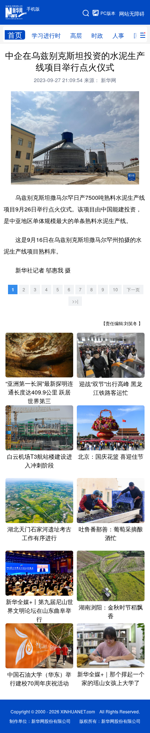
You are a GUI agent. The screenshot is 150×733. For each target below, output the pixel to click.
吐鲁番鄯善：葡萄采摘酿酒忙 (111, 533)
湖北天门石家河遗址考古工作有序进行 (39, 533)
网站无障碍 (132, 13)
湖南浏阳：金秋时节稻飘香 (111, 611)
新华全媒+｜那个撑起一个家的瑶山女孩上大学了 (111, 678)
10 (115, 289)
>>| (75, 301)
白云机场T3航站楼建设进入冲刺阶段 (39, 460)
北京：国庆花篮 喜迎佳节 (110, 456)
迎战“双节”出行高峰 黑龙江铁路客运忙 (110, 388)
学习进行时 (46, 35)
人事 (118, 35)
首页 (15, 35)
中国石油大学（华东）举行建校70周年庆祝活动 (39, 678)
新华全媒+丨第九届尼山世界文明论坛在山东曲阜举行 (39, 610)
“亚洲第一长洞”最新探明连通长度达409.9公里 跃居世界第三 (39, 392)
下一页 (133, 289)
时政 (97, 35)
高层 (76, 35)
